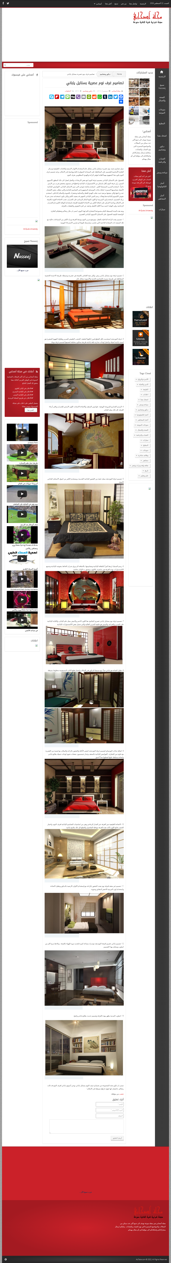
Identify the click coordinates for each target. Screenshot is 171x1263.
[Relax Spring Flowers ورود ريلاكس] (22, 599)
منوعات (145, 450)
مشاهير (145, 460)
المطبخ (145, 445)
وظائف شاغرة (143, 455)
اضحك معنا (144, 399)
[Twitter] (7, 3)
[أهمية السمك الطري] (22, 558)
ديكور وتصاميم (105, 74)
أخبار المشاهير (143, 420)
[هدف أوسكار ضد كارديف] (22, 514)
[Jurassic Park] (22, 432)
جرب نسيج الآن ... (85, 1192)
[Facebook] (3, 3)
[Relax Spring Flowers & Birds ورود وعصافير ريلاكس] (22, 535)
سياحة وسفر (143, 404)
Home (119, 74)
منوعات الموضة (142, 425)
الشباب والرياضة (142, 435)
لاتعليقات (68, 91)
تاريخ (146, 470)
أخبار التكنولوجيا (142, 415)
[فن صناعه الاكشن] (22, 620)
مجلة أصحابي (115, 91)
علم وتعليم (144, 475)
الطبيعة (145, 389)
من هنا (29, 410)
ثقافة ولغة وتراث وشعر (140, 465)
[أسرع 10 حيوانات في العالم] (22, 473)
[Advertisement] (55, 36)
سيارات (145, 440)
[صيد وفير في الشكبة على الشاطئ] (22, 494)
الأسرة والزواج (143, 379)
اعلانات (145, 394)
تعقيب (121, 1094)
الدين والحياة (143, 384)
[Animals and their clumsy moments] (22, 579)
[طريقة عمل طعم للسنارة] (22, 453)
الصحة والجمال (143, 430)
